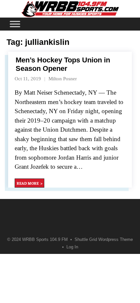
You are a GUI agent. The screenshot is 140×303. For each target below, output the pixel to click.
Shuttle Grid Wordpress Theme (104, 239)
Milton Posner (63, 78)
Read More (28, 183)
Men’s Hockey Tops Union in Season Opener (63, 64)
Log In (72, 247)
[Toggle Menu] (15, 24)
